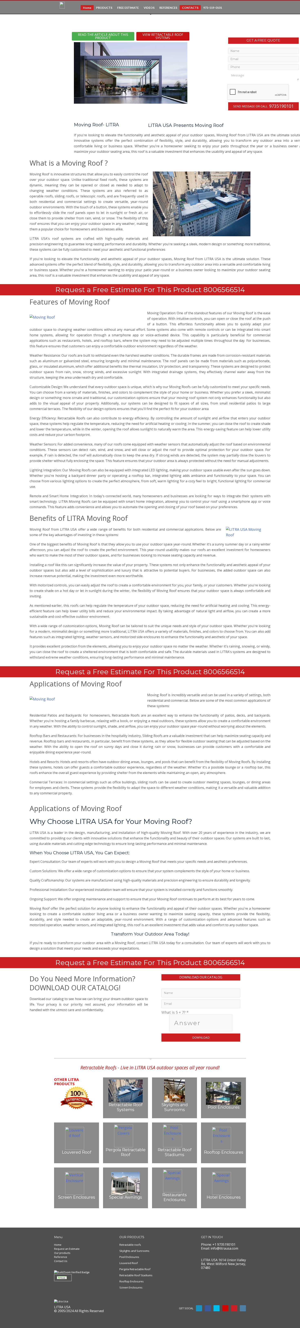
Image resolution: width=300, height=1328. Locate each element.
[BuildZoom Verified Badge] (72, 1272)
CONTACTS (190, 7)
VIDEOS (149, 7)
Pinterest (234, 1308)
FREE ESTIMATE (128, 7)
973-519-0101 (212, 7)
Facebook (208, 1308)
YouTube (225, 1308)
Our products (62, 1253)
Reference (60, 1257)
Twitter (216, 1308)
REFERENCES (168, 7)
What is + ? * (175, 1012)
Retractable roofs (130, 1245)
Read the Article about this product (103, 36)
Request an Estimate (67, 1249)
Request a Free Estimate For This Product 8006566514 (150, 289)
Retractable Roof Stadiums (135, 1275)
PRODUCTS (104, 7)
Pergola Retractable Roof (134, 1269)
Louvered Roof (128, 1263)
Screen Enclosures (130, 1287)
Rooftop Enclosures (131, 1281)
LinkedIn (199, 1308)
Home (87, 7)
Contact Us (60, 1261)
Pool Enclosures (129, 1257)
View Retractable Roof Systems (162, 36)
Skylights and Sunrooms (134, 1251)
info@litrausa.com (224, 1248)
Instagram (243, 1308)
